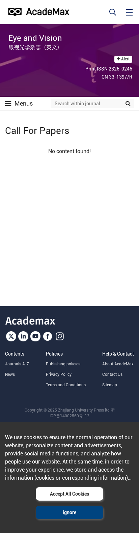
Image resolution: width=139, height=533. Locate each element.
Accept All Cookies (69, 494)
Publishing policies (63, 364)
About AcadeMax (118, 364)
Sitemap (109, 385)
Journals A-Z (17, 364)
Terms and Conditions (66, 385)
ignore (69, 512)
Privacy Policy (59, 374)
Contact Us (112, 374)
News (10, 374)
